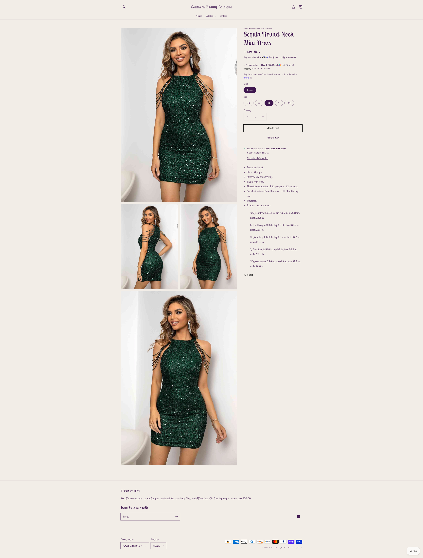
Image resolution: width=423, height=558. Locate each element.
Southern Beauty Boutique (278, 548)
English (156, 545)
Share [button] (250, 274)
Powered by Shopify (295, 548)
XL (289, 102)
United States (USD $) (132, 545)
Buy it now (273, 137)
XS (248, 102)
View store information (257, 157)
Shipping (247, 68)
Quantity (247, 110)
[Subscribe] (176, 516)
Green (250, 89)
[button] (124, 7)
